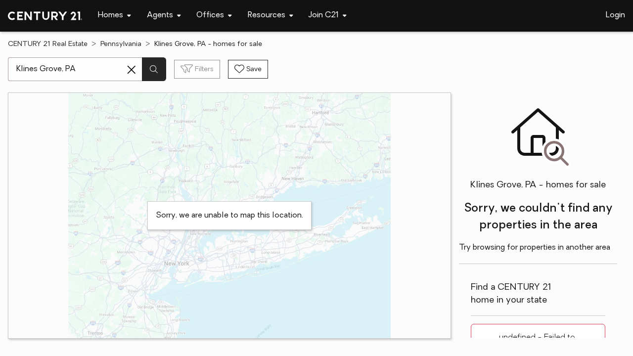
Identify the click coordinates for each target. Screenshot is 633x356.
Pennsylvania (120, 44)
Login (615, 15)
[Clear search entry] (131, 69)
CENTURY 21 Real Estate (48, 44)
